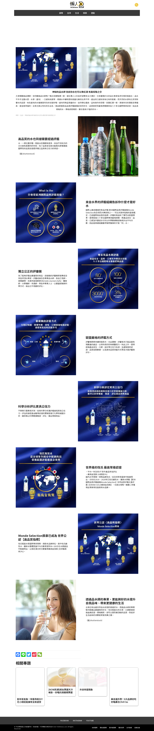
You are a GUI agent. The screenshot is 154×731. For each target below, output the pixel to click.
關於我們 (121, 728)
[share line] (23, 654)
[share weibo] (34, 654)
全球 (69, 13)
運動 (93, 13)
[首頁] (77, 5)
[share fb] (18, 654)
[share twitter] (29, 654)
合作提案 (129, 728)
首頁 (17, 115)
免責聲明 (94, 728)
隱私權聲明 (103, 728)
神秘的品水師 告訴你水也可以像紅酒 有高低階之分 (40, 115)
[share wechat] (40, 654)
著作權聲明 (112, 728)
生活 (77, 13)
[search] (136, 4)
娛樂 (85, 13)
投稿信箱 (137, 728)
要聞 (61, 13)
